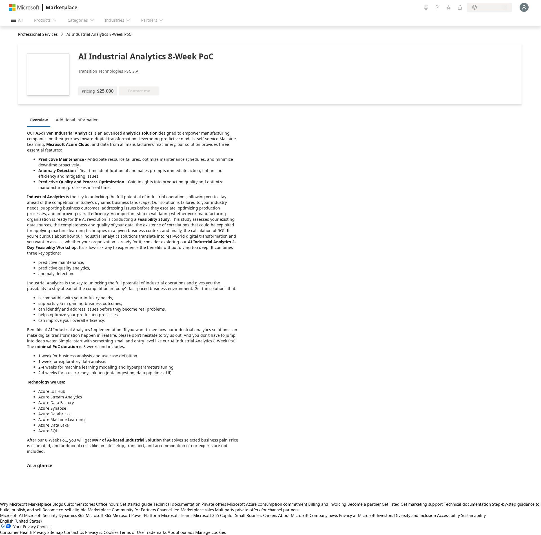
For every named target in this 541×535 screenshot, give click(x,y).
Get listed (391, 504)
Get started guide (136, 504)
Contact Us (74, 532)
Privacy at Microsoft (357, 515)
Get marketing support (422, 504)
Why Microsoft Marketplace (25, 504)
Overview (39, 119)
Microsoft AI (11, 515)
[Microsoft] (24, 7)
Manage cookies (210, 532)
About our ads (181, 532)
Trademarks (156, 532)
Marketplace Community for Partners (122, 509)
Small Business (248, 515)
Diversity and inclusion (415, 515)
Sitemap (55, 532)
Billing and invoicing (327, 504)
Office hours (107, 504)
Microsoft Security (40, 515)
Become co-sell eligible (65, 509)
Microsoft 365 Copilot (213, 515)
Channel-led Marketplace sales (185, 509)
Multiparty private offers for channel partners (256, 509)
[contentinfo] (63, 34)
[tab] (40, 119)
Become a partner (364, 504)
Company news (324, 515)
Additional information (77, 119)
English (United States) (21, 521)
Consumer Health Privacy (23, 532)
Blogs (57, 504)
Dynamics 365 (72, 515)
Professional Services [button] (38, 34)
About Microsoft (293, 515)
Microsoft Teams (176, 515)
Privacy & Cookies (101, 532)
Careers (270, 515)
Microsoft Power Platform (136, 515)
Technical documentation (176, 504)
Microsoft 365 (98, 515)
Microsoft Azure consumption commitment (267, 504)
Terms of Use (131, 532)
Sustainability (473, 515)
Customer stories (79, 504)
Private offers (213, 504)
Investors (385, 515)
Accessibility (448, 515)
